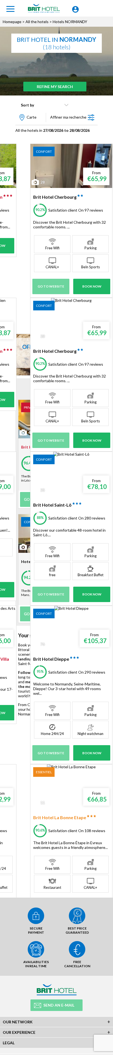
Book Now (91, 286)
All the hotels (37, 21)
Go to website (51, 286)
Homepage (12, 21)
